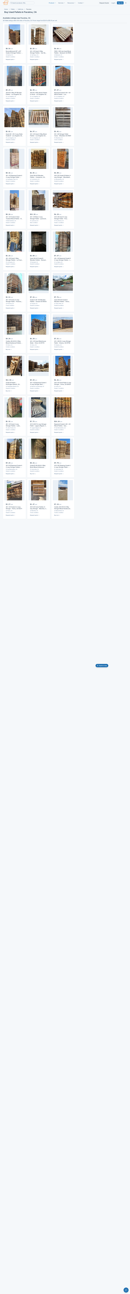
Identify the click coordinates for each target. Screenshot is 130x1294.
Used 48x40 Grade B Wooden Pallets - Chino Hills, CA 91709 (61, 300)
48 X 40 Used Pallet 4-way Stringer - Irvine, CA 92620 (62, 383)
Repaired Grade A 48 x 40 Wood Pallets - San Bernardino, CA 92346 (62, 425)
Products (51, 3)
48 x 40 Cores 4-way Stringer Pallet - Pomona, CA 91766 (13, 300)
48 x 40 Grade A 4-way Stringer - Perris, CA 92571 (14, 507)
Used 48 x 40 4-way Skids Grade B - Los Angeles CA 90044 (14, 135)
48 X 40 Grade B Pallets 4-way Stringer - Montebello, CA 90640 (62, 176)
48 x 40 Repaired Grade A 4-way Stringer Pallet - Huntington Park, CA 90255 (14, 176)
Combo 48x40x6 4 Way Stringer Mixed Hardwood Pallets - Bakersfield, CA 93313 (62, 508)
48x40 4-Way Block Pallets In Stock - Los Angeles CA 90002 (38, 93)
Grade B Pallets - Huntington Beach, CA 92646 (12, 383)
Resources (71, 3)
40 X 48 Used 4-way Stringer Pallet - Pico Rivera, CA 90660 (60, 218)
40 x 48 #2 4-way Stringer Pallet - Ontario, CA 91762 (62, 342)
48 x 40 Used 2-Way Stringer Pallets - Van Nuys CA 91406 (38, 52)
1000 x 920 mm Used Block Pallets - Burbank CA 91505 (62, 52)
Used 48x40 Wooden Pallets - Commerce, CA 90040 (37, 176)
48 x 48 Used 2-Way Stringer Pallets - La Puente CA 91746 (14, 259)
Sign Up (120, 3)
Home (6, 9)
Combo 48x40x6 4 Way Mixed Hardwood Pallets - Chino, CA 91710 (14, 342)
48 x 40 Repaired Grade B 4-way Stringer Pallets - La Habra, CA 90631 (62, 259)
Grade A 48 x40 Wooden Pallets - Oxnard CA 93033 (38, 300)
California (20, 9)
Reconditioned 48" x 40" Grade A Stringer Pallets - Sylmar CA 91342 (14, 52)
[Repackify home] (5, 3)
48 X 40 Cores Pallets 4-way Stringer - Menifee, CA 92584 (38, 508)
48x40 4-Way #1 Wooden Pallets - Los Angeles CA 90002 (14, 93)
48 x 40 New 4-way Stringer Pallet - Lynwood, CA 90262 (38, 218)
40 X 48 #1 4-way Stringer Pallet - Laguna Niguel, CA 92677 (38, 425)
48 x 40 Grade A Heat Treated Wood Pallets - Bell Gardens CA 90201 (14, 218)
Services (60, 3)
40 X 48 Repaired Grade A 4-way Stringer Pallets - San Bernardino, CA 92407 (14, 466)
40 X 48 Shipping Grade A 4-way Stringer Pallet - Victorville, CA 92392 (62, 466)
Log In (113, 3)
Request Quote (104, 3)
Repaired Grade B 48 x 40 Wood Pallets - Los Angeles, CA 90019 (62, 93)
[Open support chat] (126, 1290)
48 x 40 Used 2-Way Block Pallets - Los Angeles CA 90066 (38, 135)
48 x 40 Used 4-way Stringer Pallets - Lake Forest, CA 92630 (13, 425)
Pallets (13, 9)
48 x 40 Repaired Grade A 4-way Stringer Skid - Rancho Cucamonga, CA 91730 (38, 383)
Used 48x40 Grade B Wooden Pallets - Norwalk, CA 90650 (38, 259)
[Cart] (125, 2)
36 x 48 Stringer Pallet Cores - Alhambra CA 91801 (62, 134)
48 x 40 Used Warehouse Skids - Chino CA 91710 (38, 342)
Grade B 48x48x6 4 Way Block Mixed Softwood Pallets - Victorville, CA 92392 (37, 466)
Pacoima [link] (28, 9)
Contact (80, 3)
